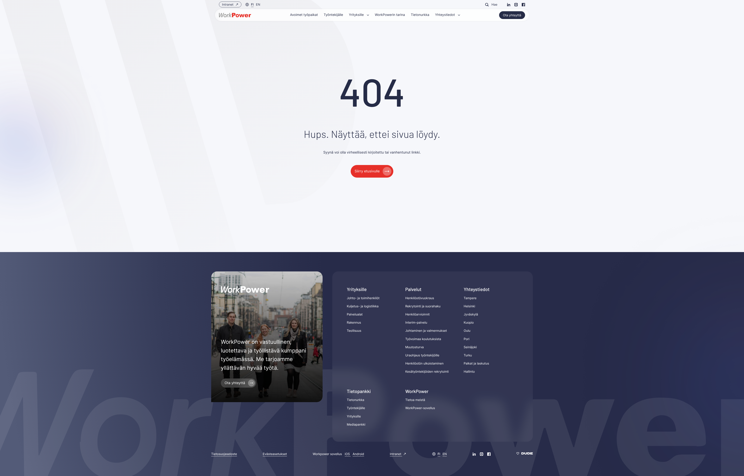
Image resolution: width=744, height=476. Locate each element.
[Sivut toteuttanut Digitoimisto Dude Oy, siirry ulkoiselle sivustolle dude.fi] (524, 454)
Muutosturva (414, 347)
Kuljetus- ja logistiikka (363, 306)
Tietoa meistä (415, 400)
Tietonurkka (355, 400)
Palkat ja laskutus (476, 363)
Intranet (228, 4)
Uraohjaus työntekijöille (422, 355)
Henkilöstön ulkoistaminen (424, 363)
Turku (468, 355)
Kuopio (469, 322)
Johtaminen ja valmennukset (426, 331)
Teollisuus (354, 331)
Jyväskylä (471, 314)
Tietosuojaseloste (224, 454)
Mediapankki (356, 424)
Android (358, 454)
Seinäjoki (470, 347)
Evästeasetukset (275, 454)
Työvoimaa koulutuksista (423, 339)
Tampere (470, 298)
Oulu (467, 331)
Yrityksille (354, 416)
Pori (466, 339)
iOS (348, 454)
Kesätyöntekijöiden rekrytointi (427, 371)
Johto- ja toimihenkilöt (363, 298)
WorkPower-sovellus (420, 408)
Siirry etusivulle (367, 171)
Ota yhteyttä (512, 15)
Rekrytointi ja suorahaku (423, 306)
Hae (494, 4)
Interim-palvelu (416, 322)
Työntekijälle (356, 408)
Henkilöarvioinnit (417, 314)
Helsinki (469, 306)
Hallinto (469, 371)
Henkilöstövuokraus (419, 298)
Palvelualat (355, 314)
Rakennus (354, 322)
